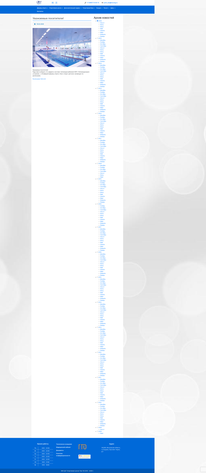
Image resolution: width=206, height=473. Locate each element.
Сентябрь (103, 46)
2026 (100, 21)
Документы (60, 450)
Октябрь (103, 44)
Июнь (102, 26)
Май (101, 28)
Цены (112, 8)
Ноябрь (102, 42)
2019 (99, 179)
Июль (102, 25)
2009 (100, 427)
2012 (99, 352)
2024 (100, 63)
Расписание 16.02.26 (39, 79)
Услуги (106, 8)
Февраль (103, 34)
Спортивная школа (55, 8)
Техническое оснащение (64, 444)
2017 (99, 227)
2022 (100, 113)
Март (101, 32)
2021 (99, 138)
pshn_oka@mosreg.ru (110, 2)
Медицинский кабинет (63, 447)
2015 (99, 277)
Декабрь (103, 40)
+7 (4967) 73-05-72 (93, 2)
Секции (98, 8)
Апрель (102, 30)
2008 (100, 431)
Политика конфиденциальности (63, 454)
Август (102, 23)
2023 (100, 88)
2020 (100, 163)
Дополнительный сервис (72, 8)
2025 (100, 38)
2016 (99, 252)
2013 (99, 327)
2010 (99, 402)
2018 (99, 204)
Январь (102, 36)
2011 (99, 377)
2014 (99, 302)
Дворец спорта (42, 8)
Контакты (40, 11)
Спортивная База (88, 8)
